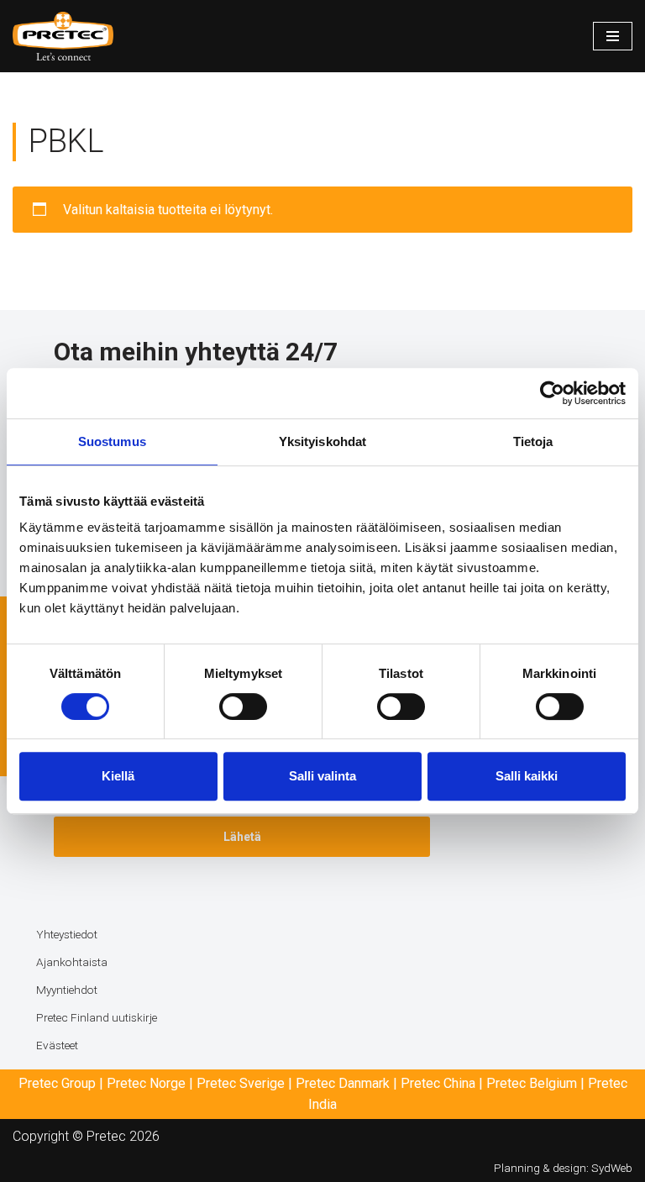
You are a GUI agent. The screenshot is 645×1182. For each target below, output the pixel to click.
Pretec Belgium (531, 1083)
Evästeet (57, 1045)
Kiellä (118, 776)
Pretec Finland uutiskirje (96, 1017)
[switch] (243, 706)
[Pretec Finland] (63, 36)
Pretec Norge (146, 1083)
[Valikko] (612, 36)
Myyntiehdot (66, 989)
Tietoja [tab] (533, 441)
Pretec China (438, 1083)
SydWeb (611, 1167)
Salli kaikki (527, 776)
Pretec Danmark (343, 1083)
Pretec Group (57, 1083)
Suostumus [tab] (112, 441)
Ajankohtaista (72, 962)
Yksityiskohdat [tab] (322, 441)
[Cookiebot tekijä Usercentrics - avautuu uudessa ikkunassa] (552, 393)
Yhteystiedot (66, 934)
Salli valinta (322, 776)
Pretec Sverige (241, 1083)
